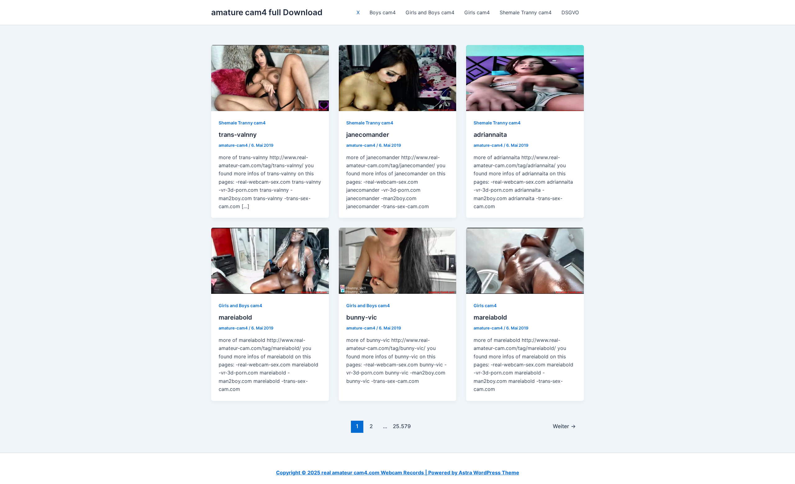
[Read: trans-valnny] (270, 77)
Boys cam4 (383, 12)
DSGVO (570, 12)
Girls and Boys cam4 (430, 12)
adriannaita (490, 134)
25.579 (399, 426)
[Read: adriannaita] (525, 77)
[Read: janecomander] (398, 77)
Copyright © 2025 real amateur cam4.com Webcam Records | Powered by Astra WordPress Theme (397, 472)
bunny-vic (361, 317)
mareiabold (235, 317)
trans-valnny (238, 134)
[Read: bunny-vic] (398, 260)
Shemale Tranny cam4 (526, 12)
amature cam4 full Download (266, 12)
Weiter (564, 426)
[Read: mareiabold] (270, 260)
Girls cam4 (477, 12)
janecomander (367, 134)
